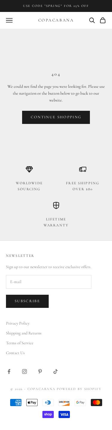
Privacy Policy (18, 323)
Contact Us (15, 352)
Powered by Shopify (79, 389)
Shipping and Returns (24, 333)
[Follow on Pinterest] (40, 371)
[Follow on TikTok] (56, 371)
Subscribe (27, 301)
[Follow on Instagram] (24, 371)
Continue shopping (56, 117)
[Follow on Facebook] (9, 371)
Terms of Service (19, 342)
